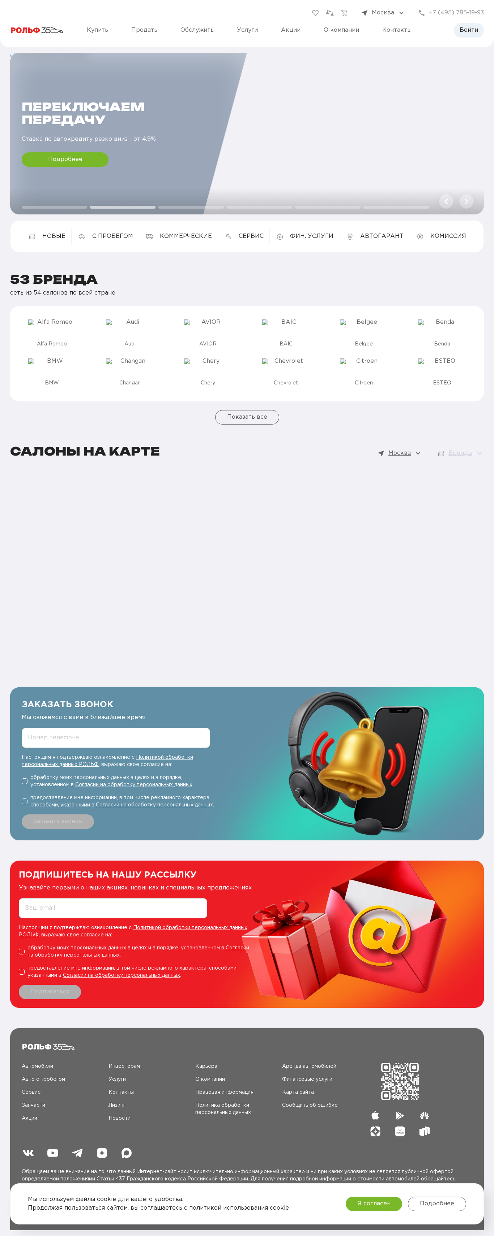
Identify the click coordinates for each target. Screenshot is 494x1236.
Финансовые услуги (307, 1079)
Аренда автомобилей (309, 1066)
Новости (119, 1118)
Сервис (31, 1092)
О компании (341, 30)
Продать (144, 30)
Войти (469, 30)
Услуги (247, 30)
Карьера (206, 1066)
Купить (97, 30)
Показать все (247, 417)
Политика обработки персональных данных (223, 1109)
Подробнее (65, 159)
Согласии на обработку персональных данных (133, 785)
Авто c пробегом (43, 1079)
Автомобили (37, 1066)
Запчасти (33, 1105)
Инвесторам (124, 1066)
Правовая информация (224, 1092)
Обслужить (197, 30)
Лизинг (116, 1105)
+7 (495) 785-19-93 (456, 13)
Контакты (397, 30)
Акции (291, 30)
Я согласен (374, 1203)
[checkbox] (119, 781)
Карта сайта (298, 1092)
